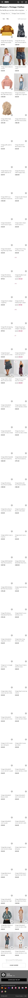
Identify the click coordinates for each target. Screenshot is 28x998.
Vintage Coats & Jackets (18, 13)
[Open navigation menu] (2, 2)
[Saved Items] (22, 2)
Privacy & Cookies (19, 996)
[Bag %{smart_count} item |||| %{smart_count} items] (26, 2)
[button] (2, 988)
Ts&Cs (25, 996)
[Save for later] (12, 37)
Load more (14, 965)
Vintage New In (5, 13)
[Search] (18, 2)
